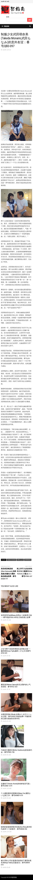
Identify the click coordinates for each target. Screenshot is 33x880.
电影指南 (14, 877)
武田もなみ (20, 560)
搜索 (7, 17)
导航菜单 (6, 26)
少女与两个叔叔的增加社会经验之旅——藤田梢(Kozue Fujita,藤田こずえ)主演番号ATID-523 (16, 651)
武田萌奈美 (28, 560)
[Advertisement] (16, 70)
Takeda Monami (11, 560)
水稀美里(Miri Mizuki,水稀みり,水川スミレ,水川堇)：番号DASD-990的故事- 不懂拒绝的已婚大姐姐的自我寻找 (16, 716)
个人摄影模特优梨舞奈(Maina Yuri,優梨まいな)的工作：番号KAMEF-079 (16, 794)
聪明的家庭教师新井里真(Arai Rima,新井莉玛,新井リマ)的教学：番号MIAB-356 (16, 828)
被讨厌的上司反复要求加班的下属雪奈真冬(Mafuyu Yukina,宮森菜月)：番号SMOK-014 (16, 863)
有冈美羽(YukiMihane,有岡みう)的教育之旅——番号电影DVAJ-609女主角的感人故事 (16, 616)
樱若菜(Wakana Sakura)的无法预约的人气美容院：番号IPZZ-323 (16, 686)
